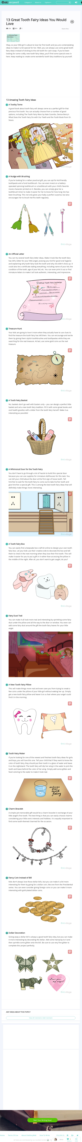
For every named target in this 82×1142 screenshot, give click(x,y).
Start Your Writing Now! (42, 1120)
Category (27, 2)
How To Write (45, 1135)
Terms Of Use (13, 1135)
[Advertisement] (40, 73)
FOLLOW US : (60, 1135)
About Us (38, 2)
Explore (47, 2)
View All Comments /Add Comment (40, 1018)
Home (2, 1135)
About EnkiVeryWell (29, 1135)
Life (9, 28)
